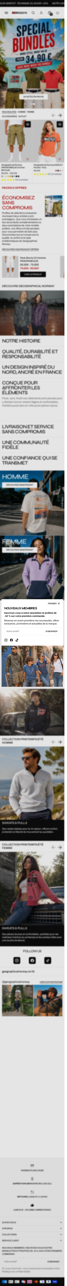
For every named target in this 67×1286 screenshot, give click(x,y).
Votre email (12, 631)
